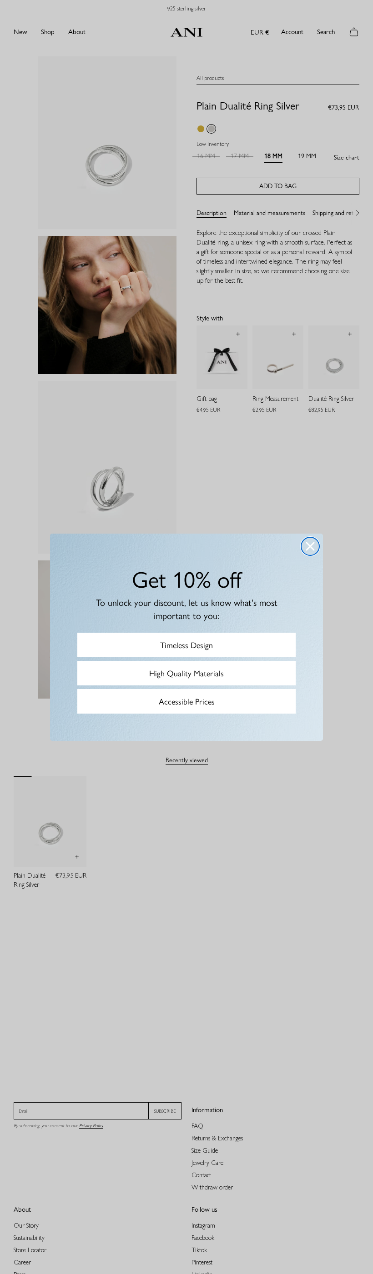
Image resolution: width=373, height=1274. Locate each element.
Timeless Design (186, 644)
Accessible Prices (187, 701)
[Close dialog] (310, 546)
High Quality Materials (186, 673)
